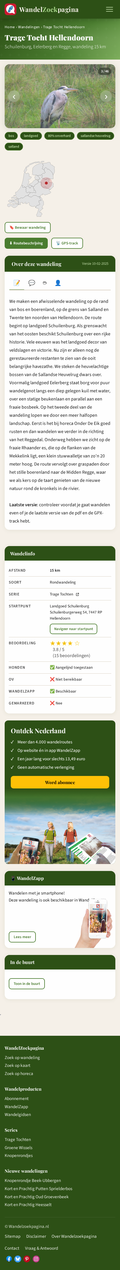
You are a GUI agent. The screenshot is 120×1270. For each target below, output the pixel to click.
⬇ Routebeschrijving (26, 243)
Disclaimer (36, 1236)
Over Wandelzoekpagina (74, 1236)
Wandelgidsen (18, 1114)
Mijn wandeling (58, 283)
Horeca (44, 283)
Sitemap (12, 1236)
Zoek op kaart (17, 1065)
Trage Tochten (61, 594)
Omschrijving (16, 283)
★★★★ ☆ (65, 643)
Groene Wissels (18, 1147)
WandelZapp (16, 1106)
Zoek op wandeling (22, 1057)
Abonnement (17, 1098)
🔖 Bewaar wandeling (27, 227)
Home (10, 27)
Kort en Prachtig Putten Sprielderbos (38, 1188)
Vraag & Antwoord (41, 1248)
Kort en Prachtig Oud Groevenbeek (37, 1197)
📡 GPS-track (67, 243)
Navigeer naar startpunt (73, 629)
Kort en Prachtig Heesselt (28, 1204)
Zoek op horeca (19, 1073)
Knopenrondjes (19, 1155)
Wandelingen (29, 27)
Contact (12, 1248)
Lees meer (22, 937)
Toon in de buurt (27, 983)
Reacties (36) (31, 283)
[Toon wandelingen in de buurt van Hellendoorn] (46, 183)
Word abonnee (60, 782)
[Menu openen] (109, 9)
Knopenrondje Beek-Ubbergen (33, 1180)
